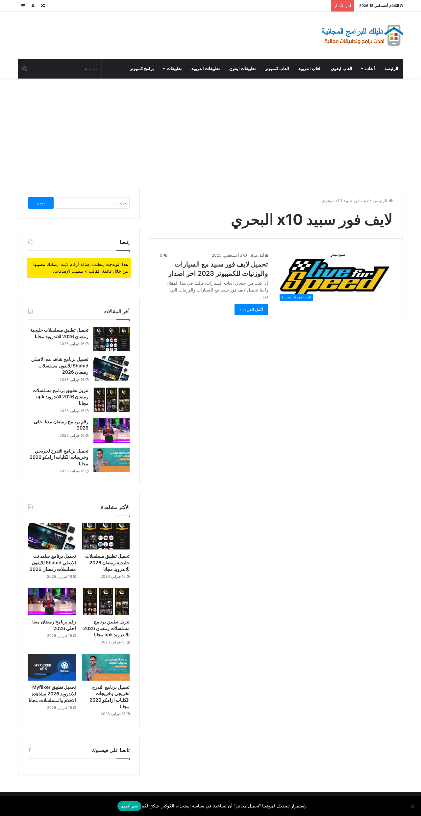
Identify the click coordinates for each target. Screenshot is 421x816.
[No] (412, 806)
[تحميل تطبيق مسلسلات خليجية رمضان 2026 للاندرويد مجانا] (111, 339)
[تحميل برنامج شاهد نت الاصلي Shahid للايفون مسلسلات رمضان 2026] (111, 368)
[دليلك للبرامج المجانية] (362, 35)
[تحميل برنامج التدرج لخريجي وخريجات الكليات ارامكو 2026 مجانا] (111, 460)
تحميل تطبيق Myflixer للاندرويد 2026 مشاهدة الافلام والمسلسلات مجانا (52, 693)
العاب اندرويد (310, 68)
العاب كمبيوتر (277, 68)
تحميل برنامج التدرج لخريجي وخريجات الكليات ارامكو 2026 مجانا (59, 457)
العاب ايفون (341, 68)
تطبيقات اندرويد (205, 68)
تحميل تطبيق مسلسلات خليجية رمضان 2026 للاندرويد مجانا (107, 562)
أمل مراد (257, 255)
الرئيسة (391, 68)
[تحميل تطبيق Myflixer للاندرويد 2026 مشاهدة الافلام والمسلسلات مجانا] (52, 667)
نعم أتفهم (129, 805)
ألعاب (370, 68)
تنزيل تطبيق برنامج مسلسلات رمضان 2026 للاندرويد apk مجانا (60, 396)
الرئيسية (380, 200)
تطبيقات (174, 68)
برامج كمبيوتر (142, 68)
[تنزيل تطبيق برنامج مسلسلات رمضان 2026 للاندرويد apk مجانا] (111, 399)
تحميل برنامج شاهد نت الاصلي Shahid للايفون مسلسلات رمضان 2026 (59, 365)
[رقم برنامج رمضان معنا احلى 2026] (111, 430)
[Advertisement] (210, 131)
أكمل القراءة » (251, 309)
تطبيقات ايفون (242, 68)
